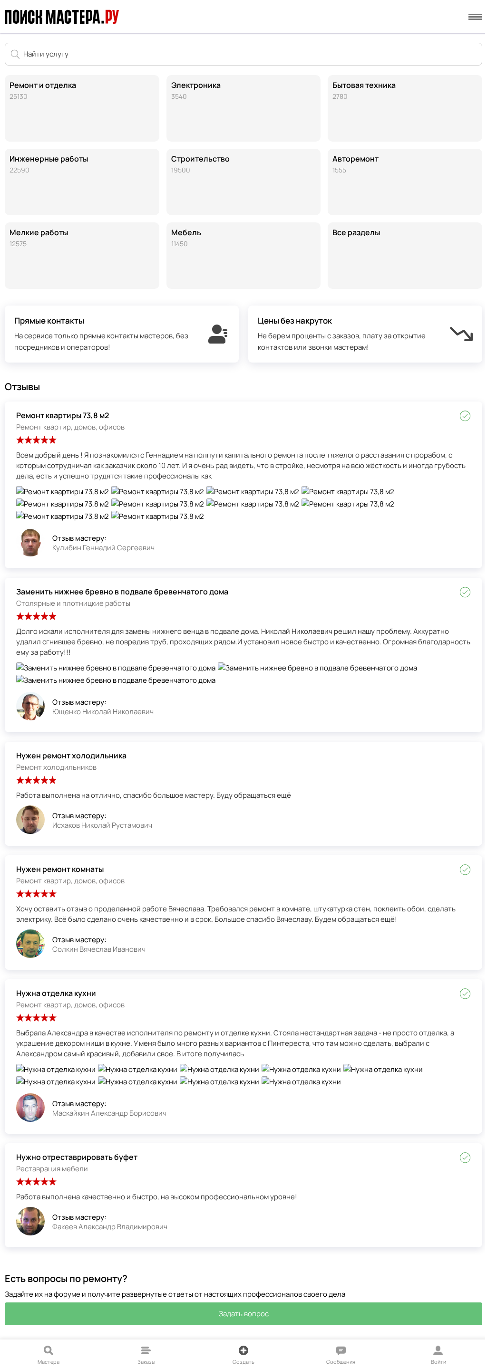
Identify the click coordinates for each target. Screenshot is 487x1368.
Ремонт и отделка (43, 90)
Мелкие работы (39, 237)
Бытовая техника (364, 90)
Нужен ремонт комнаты (60, 869)
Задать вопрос (244, 1314)
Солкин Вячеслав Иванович (99, 949)
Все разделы (356, 232)
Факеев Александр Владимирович (109, 1227)
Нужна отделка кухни (56, 993)
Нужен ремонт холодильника (71, 755)
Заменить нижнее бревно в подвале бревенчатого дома (122, 591)
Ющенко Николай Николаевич (103, 712)
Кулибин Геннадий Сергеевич (103, 548)
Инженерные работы (49, 163)
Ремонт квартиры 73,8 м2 (62, 415)
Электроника (196, 90)
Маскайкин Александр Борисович (109, 1113)
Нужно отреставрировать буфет (76, 1157)
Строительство (200, 163)
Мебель (186, 237)
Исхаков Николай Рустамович (102, 825)
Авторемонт (355, 163)
